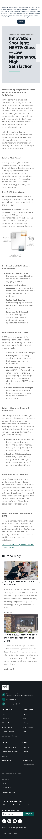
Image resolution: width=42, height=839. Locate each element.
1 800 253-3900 (11, 699)
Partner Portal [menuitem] (6, 760)
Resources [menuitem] (28, 709)
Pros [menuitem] (4, 742)
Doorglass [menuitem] (5, 718)
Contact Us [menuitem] (5, 779)
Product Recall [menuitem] (7, 787)
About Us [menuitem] (26, 747)
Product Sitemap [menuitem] (28, 764)
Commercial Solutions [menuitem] (9, 736)
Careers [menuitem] (25, 751)
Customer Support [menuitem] (12, 774)
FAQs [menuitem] (4, 783)
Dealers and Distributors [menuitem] (10, 751)
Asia (29, 805)
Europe (21, 805)
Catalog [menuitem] (25, 723)
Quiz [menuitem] (24, 718)
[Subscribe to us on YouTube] (15, 821)
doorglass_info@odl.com (14, 704)
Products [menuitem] (7, 709)
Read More (8, 613)
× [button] (37, 4)
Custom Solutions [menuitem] (8, 731)
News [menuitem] (24, 756)
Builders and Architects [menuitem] (9, 747)
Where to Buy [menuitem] (27, 760)
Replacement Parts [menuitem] (8, 792)
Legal (15, 833)
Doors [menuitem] (4, 714)
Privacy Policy (6, 833)
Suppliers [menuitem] (5, 756)
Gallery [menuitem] (25, 714)
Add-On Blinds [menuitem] (7, 727)
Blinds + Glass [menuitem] (6, 723)
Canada (11, 805)
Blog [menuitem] (24, 731)
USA (3, 805)
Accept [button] (21, 21)
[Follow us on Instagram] (9, 821)
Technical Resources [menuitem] (29, 727)
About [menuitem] (26, 742)
